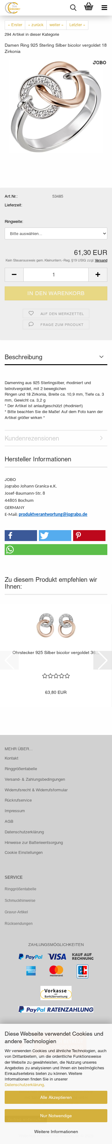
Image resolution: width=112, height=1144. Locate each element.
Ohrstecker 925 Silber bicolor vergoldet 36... (55, 652)
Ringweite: (14, 221)
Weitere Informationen (56, 1131)
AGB (9, 821)
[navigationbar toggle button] (104, 8)
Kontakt (11, 758)
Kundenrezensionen (32, 438)
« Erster (15, 24)
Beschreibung (23, 357)
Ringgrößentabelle (21, 768)
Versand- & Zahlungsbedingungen (35, 779)
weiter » (56, 24)
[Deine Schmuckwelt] (10, 8)
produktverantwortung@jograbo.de (53, 514)
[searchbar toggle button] (73, 8)
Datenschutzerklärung (24, 1084)
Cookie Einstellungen (24, 852)
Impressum (15, 810)
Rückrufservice (18, 800)
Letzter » (77, 24)
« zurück (36, 24)
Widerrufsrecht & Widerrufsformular (36, 790)
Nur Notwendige (56, 1115)
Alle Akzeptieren (56, 1097)
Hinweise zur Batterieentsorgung (34, 842)
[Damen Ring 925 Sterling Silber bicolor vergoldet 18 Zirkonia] (56, 106)
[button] (14, 275)
